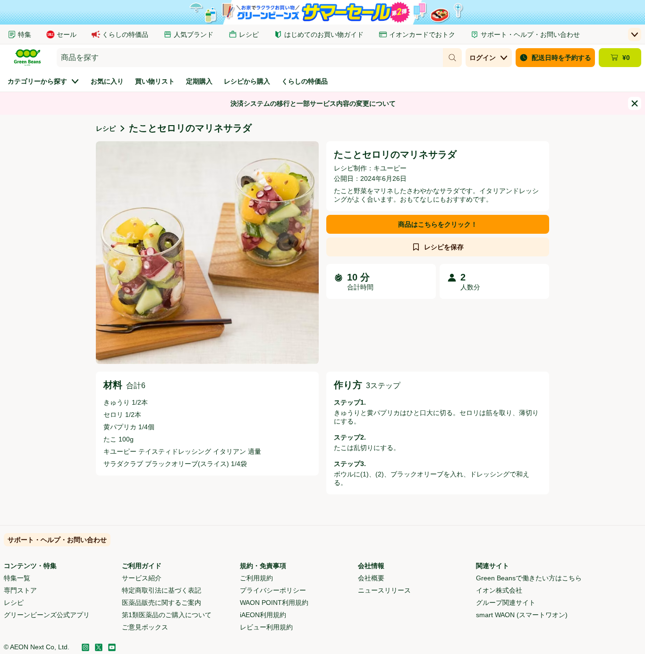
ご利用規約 (256, 578)
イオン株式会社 (499, 590)
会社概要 (371, 578)
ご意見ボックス (145, 627)
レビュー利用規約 (266, 627)
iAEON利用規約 (263, 615)
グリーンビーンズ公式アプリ (47, 615)
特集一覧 (17, 578)
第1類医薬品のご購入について (167, 615)
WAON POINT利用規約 (274, 602)
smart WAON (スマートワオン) (522, 615)
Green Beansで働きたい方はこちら (529, 578)
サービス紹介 (141, 578)
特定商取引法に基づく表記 (161, 590)
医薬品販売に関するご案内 (161, 602)
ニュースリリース (384, 590)
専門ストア (20, 590)
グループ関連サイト (505, 602)
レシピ (106, 128)
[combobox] (250, 58)
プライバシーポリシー (273, 590)
